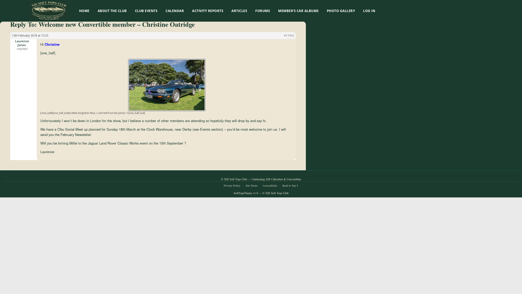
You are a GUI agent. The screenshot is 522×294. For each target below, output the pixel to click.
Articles (239, 11)
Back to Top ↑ (290, 185)
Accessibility (270, 185)
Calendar (175, 11)
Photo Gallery (341, 11)
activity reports (207, 11)
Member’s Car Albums (298, 11)
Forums (262, 11)
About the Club (112, 11)
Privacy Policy (232, 185)
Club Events (146, 11)
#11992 (289, 35)
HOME (84, 11)
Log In (369, 11)
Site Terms (252, 185)
